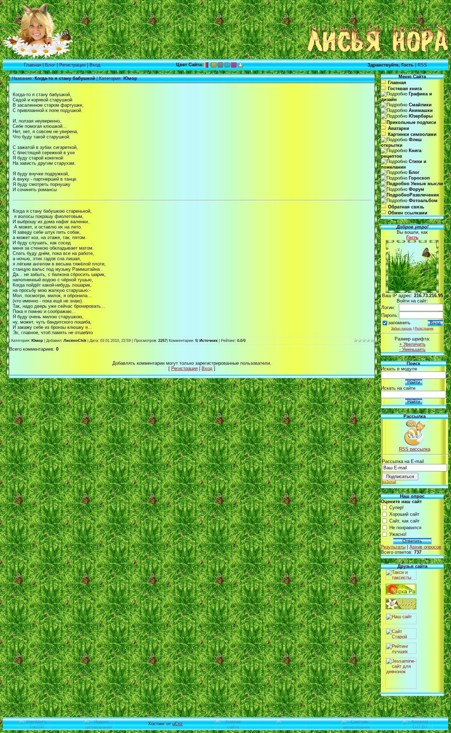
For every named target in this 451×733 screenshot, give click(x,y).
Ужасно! (398, 534)
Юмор (37, 340)
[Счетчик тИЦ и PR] (230, 727)
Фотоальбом (423, 200)
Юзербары (421, 116)
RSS (422, 65)
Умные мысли (426, 183)
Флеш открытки (401, 142)
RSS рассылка (414, 449)
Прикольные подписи (411, 122)
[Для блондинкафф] (233, 64)
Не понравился (405, 527)
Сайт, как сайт (404, 521)
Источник (208, 340)
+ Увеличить (412, 344)
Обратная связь (406, 206)
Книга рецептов (401, 153)
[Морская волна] (227, 64)
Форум (416, 189)
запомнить (399, 322)
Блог (50, 65)
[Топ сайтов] (400, 652)
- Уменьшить (412, 349)
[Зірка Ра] (400, 593)
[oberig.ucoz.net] (400, 607)
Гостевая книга (405, 88)
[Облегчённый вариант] (240, 64)
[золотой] (213, 64)
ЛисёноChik (74, 340)
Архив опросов (425, 547)
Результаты (393, 547)
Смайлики (420, 104)
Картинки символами (412, 134)
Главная (32, 65)
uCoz (177, 723)
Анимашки (421, 110)
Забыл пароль (401, 328)
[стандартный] (207, 64)
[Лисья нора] (38, 57)
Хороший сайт (404, 514)
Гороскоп (419, 178)
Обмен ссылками (407, 212)
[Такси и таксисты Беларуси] (400, 578)
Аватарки (398, 128)
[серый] (220, 64)
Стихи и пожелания (403, 164)
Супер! (396, 507)
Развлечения (424, 195)
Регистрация (72, 65)
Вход (94, 65)
